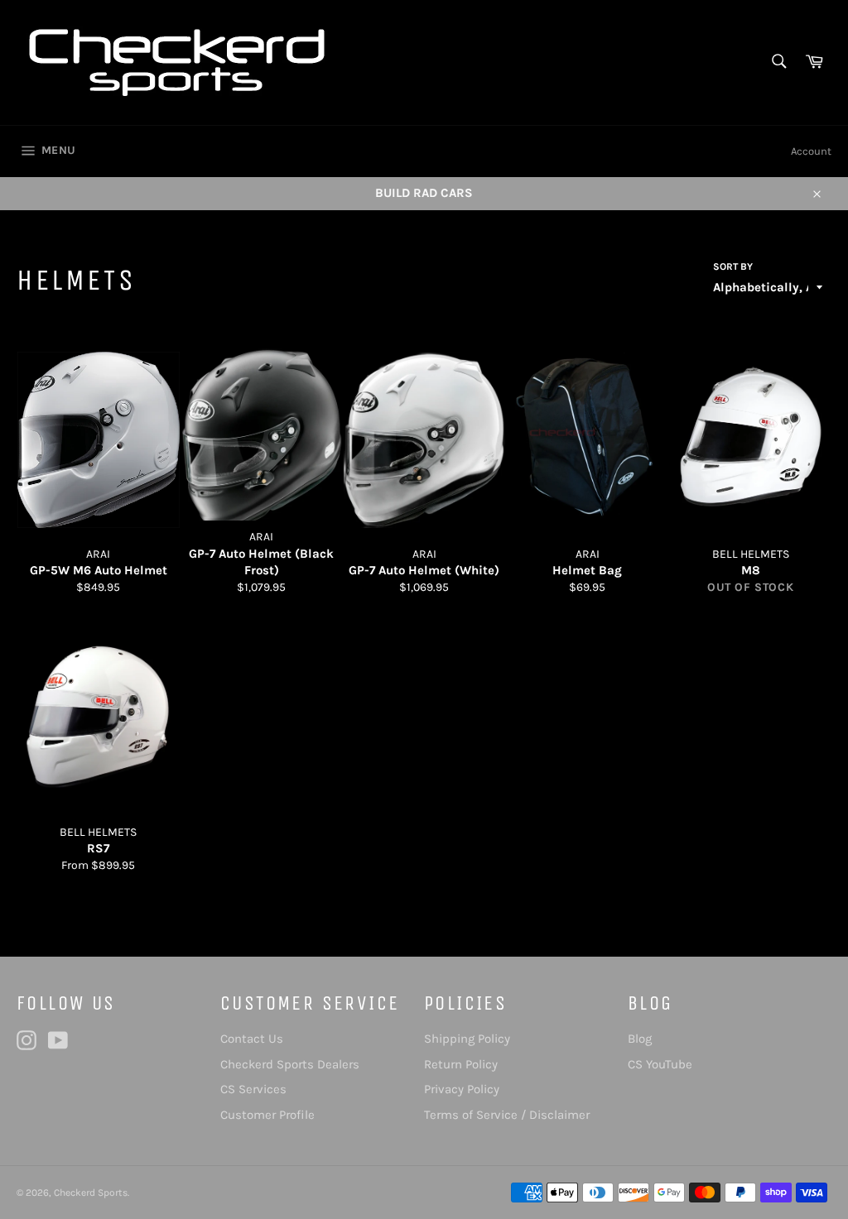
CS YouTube (660, 1064)
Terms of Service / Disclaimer (507, 1114)
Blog (640, 1038)
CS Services (253, 1089)
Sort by (733, 266)
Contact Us (251, 1038)
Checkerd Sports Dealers (289, 1064)
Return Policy (461, 1064)
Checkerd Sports (91, 1192)
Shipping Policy (467, 1038)
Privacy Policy (461, 1089)
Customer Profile (267, 1114)
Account (811, 151)
